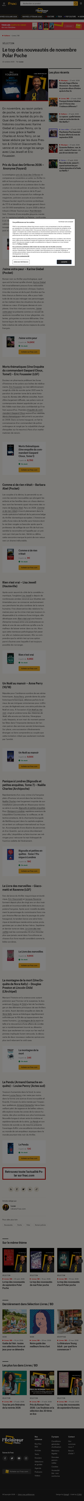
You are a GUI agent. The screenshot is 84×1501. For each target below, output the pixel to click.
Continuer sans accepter (66, 221)
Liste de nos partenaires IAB (20, 256)
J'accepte (64, 261)
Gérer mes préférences (21, 261)
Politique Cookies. (22, 244)
